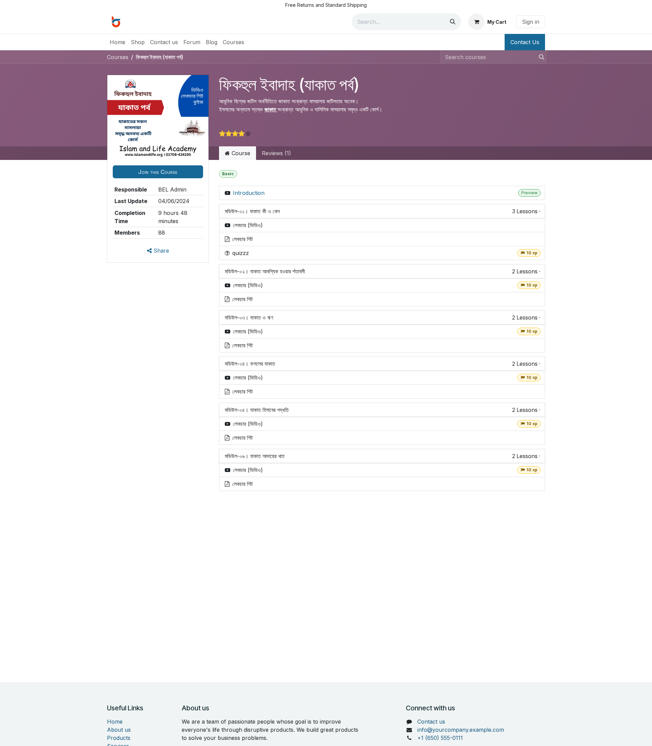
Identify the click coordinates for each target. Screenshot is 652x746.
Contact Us (524, 42)
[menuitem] (117, 42)
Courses (117, 57)
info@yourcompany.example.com (460, 729)
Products (118, 737)
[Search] (452, 21)
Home (115, 721)
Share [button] (160, 250)
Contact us (431, 721)
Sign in (530, 21)
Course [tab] (240, 153)
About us (119, 729)
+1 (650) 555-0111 (440, 737)
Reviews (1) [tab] (276, 153)
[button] (158, 171)
